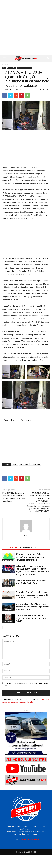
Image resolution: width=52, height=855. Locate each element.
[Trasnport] (26, 733)
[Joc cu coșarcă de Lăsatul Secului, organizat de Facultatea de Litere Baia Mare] (8, 618)
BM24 (10, 90)
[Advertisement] (26, 27)
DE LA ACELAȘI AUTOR (28, 547)
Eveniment (21, 68)
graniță (14, 464)
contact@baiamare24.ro (31, 839)
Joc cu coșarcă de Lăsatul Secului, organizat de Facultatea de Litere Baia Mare (32, 618)
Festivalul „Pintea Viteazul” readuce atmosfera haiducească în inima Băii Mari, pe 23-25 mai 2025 (32, 595)
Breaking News (11, 68)
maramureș (24, 464)
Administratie (7, 598)
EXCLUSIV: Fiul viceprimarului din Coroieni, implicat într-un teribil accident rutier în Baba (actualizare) (13, 497)
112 (10, 64)
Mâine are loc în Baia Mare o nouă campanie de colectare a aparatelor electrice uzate (32, 607)
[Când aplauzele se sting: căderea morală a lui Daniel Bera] (8, 583)
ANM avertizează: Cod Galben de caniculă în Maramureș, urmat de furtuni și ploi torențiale (31, 557)
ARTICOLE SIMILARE (9, 547)
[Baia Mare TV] (26, 771)
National (28, 68)
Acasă (4, 64)
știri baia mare (35, 464)
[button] (48, 58)
